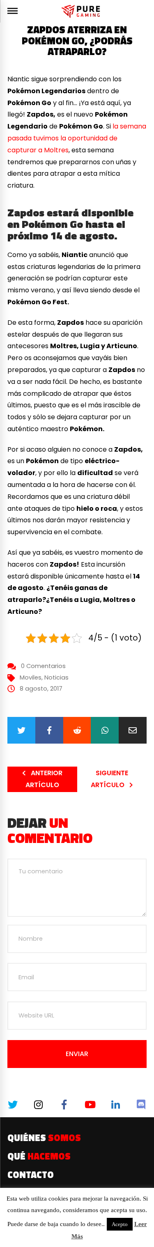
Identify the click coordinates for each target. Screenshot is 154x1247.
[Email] (133, 730)
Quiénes (44, 1138)
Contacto (30, 1175)
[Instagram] (38, 1104)
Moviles (30, 677)
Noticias (56, 677)
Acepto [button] (120, 1224)
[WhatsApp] (105, 730)
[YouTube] (90, 1104)
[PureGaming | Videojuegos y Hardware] (82, 11)
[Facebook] (49, 730)
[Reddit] (77, 730)
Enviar (77, 1054)
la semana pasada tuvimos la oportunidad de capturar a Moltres (76, 138)
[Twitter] (21, 730)
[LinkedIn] (115, 1104)
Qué (39, 1156)
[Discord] (141, 1104)
